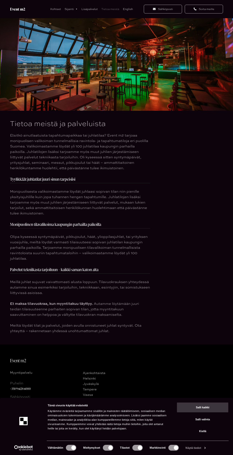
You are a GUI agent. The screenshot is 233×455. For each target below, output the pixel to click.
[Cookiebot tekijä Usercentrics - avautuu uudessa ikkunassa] (24, 448)
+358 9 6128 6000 (20, 389)
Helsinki (89, 378)
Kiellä (202, 431)
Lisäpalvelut (89, 9)
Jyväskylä (91, 383)
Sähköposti (165, 9)
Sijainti (69, 9)
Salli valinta (202, 419)
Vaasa (88, 394)
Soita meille (206, 9)
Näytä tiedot (193, 447)
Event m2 (17, 9)
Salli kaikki (202, 407)
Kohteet (55, 9)
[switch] (108, 448)
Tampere (90, 389)
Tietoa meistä (110, 9)
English (128, 9)
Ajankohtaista (94, 373)
